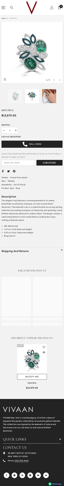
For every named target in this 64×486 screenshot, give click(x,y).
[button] (54, 80)
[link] (16, 319)
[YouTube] (38, 475)
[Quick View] (44, 352)
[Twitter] (8, 171)
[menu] (3, 7)
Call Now (35, 144)
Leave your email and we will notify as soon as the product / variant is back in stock (31, 155)
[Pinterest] (14, 171)
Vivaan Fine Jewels (18, 177)
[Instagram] (14, 475)
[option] (32, 52)
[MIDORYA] (32, 359)
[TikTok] (30, 475)
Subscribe (49, 162)
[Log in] (51, 7)
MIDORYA (32, 383)
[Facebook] (2, 171)
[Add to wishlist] (44, 347)
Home (3, 18)
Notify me (32, 376)
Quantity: (5, 125)
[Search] (11, 7)
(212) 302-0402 (21, 461)
